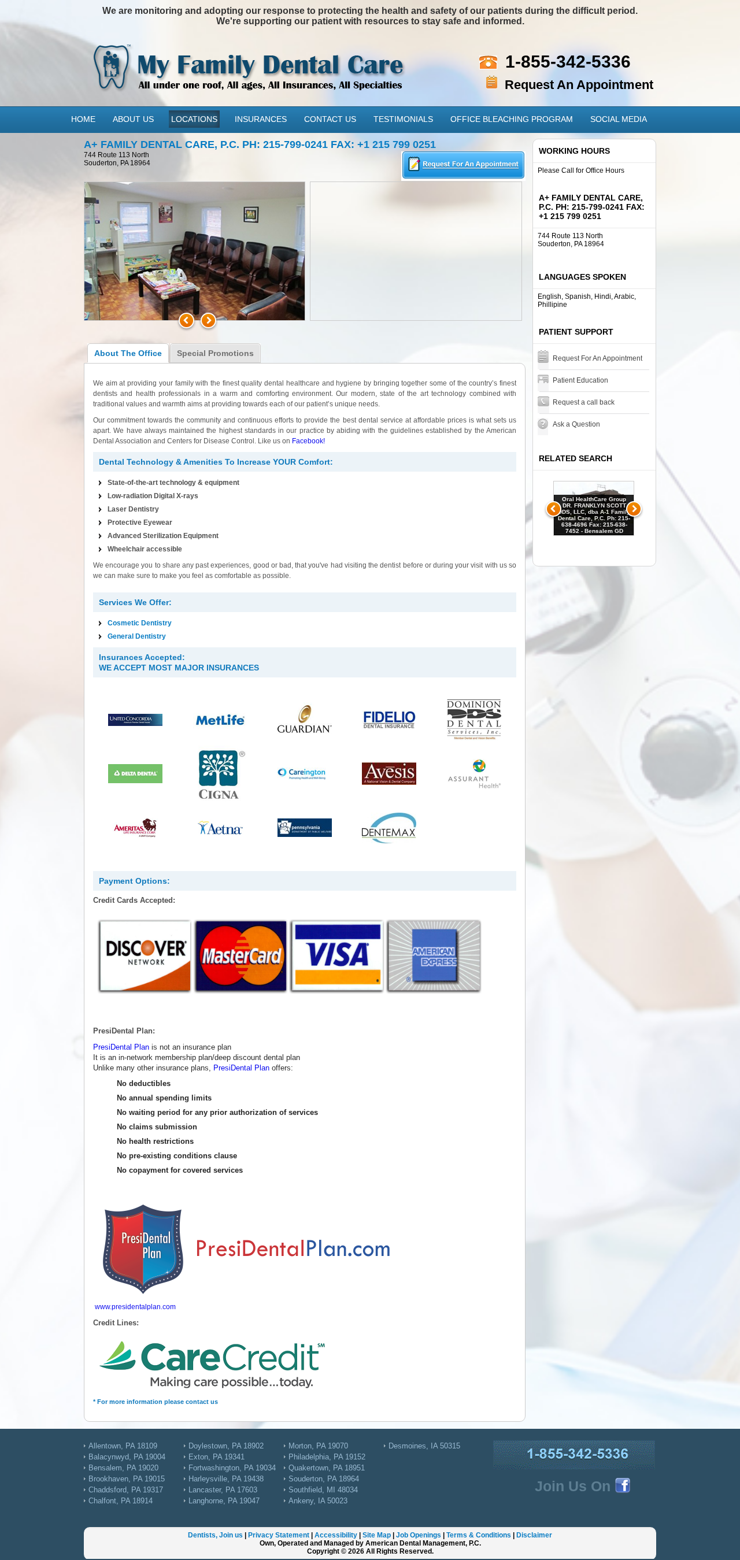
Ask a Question (576, 424)
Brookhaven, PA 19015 (126, 1478)
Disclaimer (534, 1535)
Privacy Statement (278, 1535)
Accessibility (335, 1535)
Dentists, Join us (215, 1535)
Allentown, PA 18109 (122, 1446)
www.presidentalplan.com (135, 1307)
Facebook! (308, 441)
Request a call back (584, 402)
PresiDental (112, 1047)
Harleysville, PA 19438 (226, 1478)
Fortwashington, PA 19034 (232, 1467)
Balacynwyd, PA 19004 (126, 1456)
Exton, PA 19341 (216, 1456)
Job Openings (418, 1535)
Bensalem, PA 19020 (123, 1467)
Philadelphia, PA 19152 (326, 1456)
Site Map (376, 1535)
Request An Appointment (579, 84)
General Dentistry (137, 636)
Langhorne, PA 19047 (224, 1500)
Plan (140, 1047)
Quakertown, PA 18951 (326, 1467)
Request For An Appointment (597, 358)
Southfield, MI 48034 (323, 1489)
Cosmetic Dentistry (140, 623)
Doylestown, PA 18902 (226, 1446)
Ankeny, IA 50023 (317, 1500)
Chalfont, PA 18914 (120, 1500)
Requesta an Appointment (463, 166)
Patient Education (580, 380)
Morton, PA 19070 (318, 1446)
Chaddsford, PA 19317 (125, 1489)
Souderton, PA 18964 (323, 1478)
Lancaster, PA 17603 (222, 1489)
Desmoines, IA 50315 (424, 1446)
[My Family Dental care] (250, 57)
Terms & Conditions (478, 1535)
